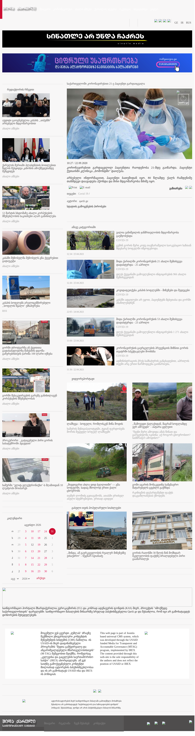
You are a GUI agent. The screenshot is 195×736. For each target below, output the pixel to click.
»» (54, 525)
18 (39, 538)
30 (45, 571)
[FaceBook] (183, 92)
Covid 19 (83, 193)
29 (45, 564)
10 (32, 531)
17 (39, 531)
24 (45, 531)
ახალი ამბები (10, 128)
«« (11, 525)
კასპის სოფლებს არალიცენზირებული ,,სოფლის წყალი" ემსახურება (26, 304)
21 (39, 558)
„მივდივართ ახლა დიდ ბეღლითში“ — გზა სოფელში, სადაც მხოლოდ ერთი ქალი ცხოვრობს (93, 487)
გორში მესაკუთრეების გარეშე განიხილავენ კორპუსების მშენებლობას (29, 397)
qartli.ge (83, 201)
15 (32, 564)
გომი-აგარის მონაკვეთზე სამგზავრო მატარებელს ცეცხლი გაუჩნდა (155, 486)
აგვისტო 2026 (32, 525)
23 (39, 571)
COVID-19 (122, 240)
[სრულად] (191, 253)
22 (39, 564)
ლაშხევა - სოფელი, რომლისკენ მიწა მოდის (95, 423)
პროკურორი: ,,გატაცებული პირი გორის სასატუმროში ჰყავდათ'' (27, 442)
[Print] (72, 188)
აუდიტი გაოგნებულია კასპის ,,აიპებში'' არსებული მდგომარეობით (26, 122)
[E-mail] (84, 188)
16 (32, 571)
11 (32, 538)
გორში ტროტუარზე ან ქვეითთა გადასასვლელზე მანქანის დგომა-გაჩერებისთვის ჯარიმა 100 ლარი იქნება (27, 350)
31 (52, 531)
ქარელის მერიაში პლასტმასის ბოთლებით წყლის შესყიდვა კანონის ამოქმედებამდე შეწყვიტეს (29, 168)
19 (39, 544)
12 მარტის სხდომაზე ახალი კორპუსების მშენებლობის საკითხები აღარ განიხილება (29, 215)
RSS (4, 311)
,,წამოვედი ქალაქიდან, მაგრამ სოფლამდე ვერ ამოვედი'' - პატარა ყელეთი (159, 425)
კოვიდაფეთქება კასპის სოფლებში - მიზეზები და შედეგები (153, 290)
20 (39, 551)
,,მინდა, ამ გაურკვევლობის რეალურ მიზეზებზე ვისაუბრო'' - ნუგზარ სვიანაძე (96, 554)
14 (32, 558)
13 (32, 551)
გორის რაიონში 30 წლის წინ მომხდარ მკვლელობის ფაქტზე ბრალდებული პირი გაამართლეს (158, 555)
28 (45, 558)
